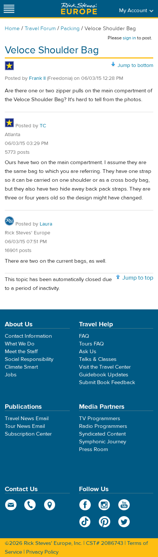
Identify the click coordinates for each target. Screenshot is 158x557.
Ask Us (87, 351)
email (11, 505)
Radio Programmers (103, 426)
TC (43, 126)
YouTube (124, 505)
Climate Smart (21, 366)
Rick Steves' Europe (79, 8)
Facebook (85, 505)
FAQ (84, 336)
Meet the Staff (21, 351)
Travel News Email (27, 418)
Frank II (37, 78)
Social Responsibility (29, 359)
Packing (70, 28)
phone (30, 505)
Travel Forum (40, 28)
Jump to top (137, 277)
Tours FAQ (91, 343)
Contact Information (28, 336)
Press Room (93, 449)
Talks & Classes (97, 359)
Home (12, 28)
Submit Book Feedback (107, 382)
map (50, 505)
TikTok (85, 522)
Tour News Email (25, 426)
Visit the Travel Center (105, 366)
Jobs (11, 374)
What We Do (20, 343)
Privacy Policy (42, 552)
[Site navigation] (9, 8)
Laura (46, 224)
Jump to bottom (135, 65)
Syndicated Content (102, 433)
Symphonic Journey (102, 441)
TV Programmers (99, 418)
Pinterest (104, 522)
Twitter (124, 522)
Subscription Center (28, 433)
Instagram (104, 505)
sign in (129, 38)
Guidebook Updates (103, 374)
